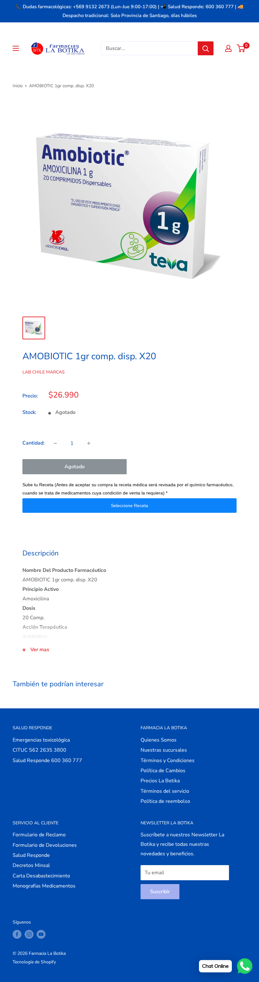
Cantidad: (33, 442)
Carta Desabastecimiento (41, 875)
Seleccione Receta (129, 505)
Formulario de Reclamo (39, 834)
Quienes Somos (159, 739)
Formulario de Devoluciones (45, 845)
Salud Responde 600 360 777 (47, 760)
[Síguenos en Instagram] (29, 934)
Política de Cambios (163, 770)
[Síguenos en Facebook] (17, 934)
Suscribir (160, 891)
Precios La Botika (160, 780)
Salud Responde (31, 855)
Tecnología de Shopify (34, 962)
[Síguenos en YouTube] (41, 934)
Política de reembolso (165, 801)
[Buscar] (206, 48)
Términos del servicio (165, 791)
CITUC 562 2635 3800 (39, 750)
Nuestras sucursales (164, 750)
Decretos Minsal (31, 865)
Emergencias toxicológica (41, 739)
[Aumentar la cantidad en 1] (88, 443)
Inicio (18, 86)
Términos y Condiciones (168, 760)
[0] (241, 48)
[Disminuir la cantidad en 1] (55, 443)
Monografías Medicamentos (44, 885)
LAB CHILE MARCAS (43, 372)
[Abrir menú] (16, 48)
